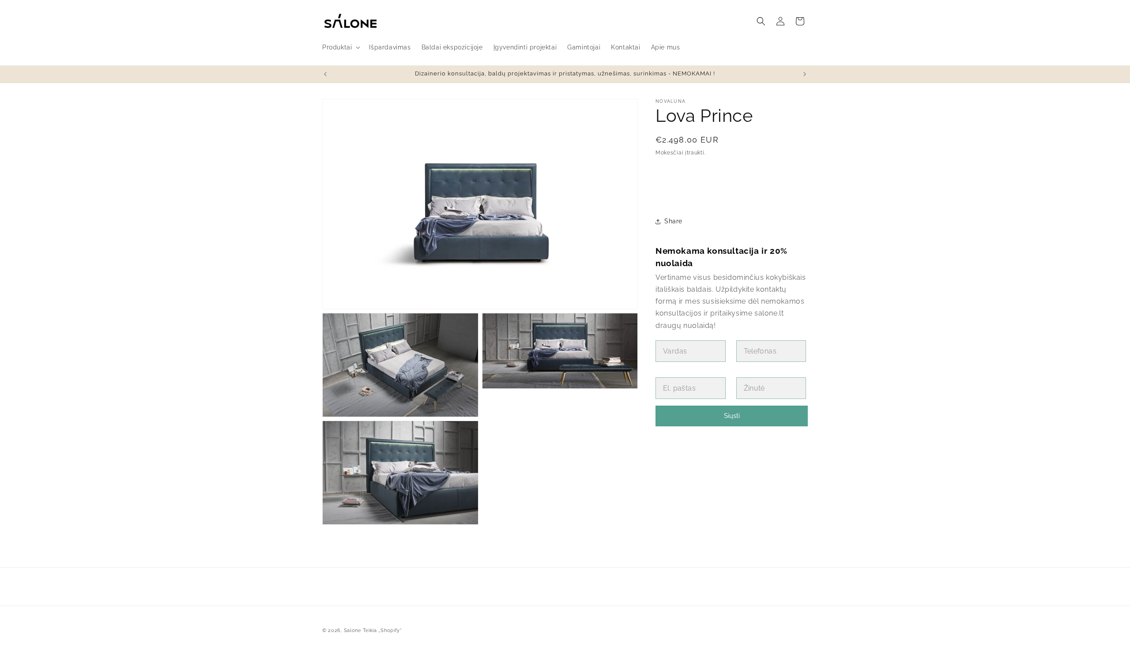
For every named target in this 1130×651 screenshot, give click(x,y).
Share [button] (673, 221)
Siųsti (732, 416)
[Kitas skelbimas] (804, 74)
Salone (352, 630)
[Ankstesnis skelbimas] (325, 74)
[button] (340, 47)
